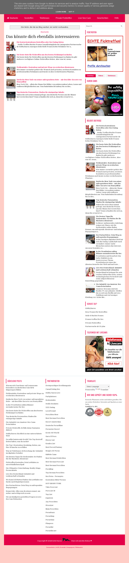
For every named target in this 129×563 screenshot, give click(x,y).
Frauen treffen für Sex (94, 319)
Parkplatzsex (51, 396)
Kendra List (50, 443)
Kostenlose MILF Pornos (56, 480)
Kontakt (63, 547)
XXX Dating (50, 407)
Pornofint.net (51, 531)
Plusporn (49, 523)
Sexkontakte (51, 400)
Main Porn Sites (52, 509)
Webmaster (79, 547)
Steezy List (50, 440)
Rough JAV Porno (53, 451)
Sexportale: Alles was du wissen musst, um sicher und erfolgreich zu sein (23, 492)
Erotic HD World (52, 433)
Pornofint (49, 527)
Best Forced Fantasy (54, 447)
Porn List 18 (50, 491)
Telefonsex (44, 18)
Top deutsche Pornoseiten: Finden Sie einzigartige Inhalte (40, 92)
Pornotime (50, 520)
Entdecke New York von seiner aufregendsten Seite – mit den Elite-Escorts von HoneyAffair (108, 183)
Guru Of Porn (51, 436)
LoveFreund (51, 411)
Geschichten (102, 18)
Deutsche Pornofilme (54, 425)
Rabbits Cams (51, 454)
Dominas (90, 76)
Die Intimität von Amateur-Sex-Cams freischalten (108, 285)
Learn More (61, 12)
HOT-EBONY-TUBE (53, 483)
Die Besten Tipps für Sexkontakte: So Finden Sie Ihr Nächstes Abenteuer (108, 218)
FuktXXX (49, 498)
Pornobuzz (50, 512)
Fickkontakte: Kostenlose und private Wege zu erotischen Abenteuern (45, 67)
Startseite (13, 18)
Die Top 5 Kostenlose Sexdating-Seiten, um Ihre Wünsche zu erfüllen (23, 446)
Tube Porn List (52, 487)
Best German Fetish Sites (56, 458)
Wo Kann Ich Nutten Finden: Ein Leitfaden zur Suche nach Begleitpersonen (24, 481)
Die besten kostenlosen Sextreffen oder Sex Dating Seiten (40, 42)
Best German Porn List (55, 462)
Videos (100, 76)
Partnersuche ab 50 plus (95, 326)
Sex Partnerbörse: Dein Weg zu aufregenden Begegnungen (108, 236)
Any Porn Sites (52, 502)
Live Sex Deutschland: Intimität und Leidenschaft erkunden (109, 269)
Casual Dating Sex (53, 389)
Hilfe (117, 18)
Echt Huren (57, 541)
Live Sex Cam (84, 18)
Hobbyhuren (90, 308)
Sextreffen (28, 18)
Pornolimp (50, 516)
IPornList (49, 505)
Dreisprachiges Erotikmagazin (58, 385)
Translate (104, 390)
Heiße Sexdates (52, 404)
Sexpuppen (71, 547)
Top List (49, 494)
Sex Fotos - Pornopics (54, 476)
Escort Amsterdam (53, 422)
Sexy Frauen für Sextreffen (96, 312)
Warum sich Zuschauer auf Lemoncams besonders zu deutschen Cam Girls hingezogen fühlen (22, 388)
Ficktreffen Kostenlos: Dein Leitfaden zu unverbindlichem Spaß (22, 463)
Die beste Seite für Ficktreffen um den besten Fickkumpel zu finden (44, 55)
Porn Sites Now (52, 414)
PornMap (49, 469)
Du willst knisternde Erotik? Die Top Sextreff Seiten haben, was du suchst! (24, 440)
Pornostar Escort (53, 429)
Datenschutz (50, 547)
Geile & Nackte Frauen (94, 316)
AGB (57, 547)
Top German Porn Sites (55, 473)
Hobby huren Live (53, 393)
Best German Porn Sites (55, 418)
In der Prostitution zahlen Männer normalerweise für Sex (108, 252)
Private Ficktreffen (64, 18)
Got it (71, 12)
